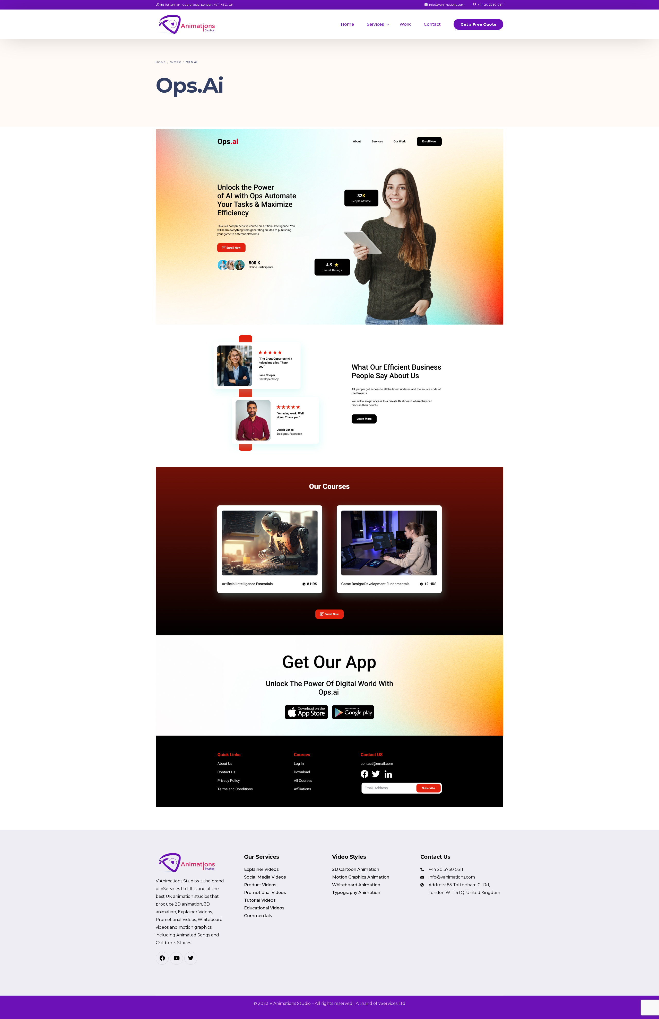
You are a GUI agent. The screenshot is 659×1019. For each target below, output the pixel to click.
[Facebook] (162, 958)
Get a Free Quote (478, 24)
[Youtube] (176, 958)
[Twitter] (190, 958)
